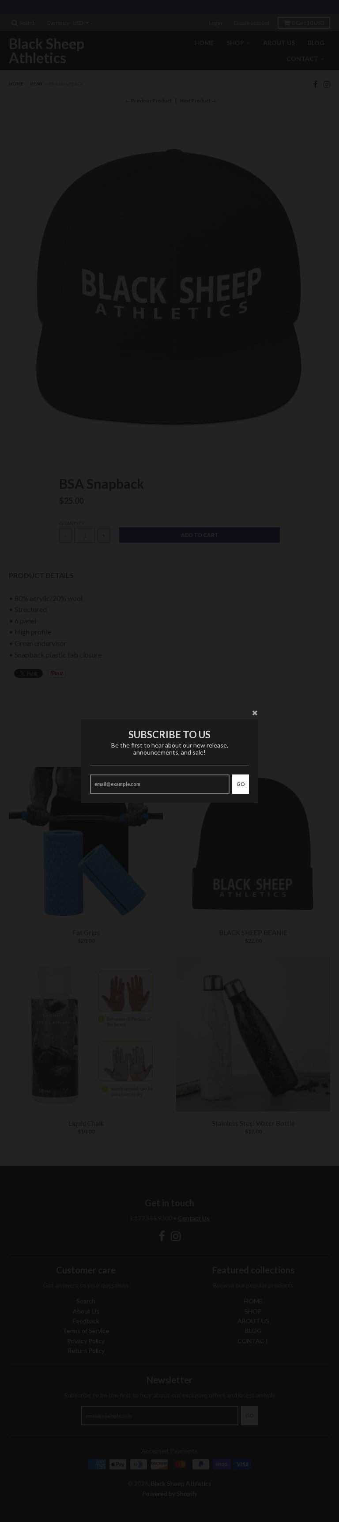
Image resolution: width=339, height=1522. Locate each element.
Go (241, 784)
